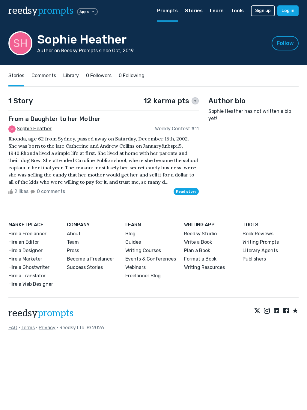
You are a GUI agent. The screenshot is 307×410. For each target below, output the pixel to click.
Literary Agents (260, 250)
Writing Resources (204, 267)
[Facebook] (286, 311)
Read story (186, 191)
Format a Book (200, 259)
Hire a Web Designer (30, 284)
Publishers (254, 259)
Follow (285, 43)
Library (71, 75)
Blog (130, 234)
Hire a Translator (27, 276)
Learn (217, 11)
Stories (194, 11)
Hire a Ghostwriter (28, 267)
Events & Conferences (150, 259)
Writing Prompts (261, 242)
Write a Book (198, 242)
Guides (133, 242)
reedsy (40, 11)
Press (73, 250)
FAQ (12, 327)
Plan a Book (197, 250)
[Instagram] (266, 311)
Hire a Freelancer (27, 234)
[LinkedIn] (276, 311)
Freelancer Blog (143, 276)
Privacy (47, 327)
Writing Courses (143, 250)
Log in (288, 10)
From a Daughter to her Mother (54, 118)
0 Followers (99, 75)
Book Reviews (258, 234)
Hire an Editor (23, 242)
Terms (28, 327)
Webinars (135, 267)
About (74, 234)
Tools (237, 11)
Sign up (263, 10)
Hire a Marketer (25, 259)
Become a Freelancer (90, 259)
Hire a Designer (25, 250)
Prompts (167, 11)
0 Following (132, 75)
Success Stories (85, 267)
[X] (257, 311)
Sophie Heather (34, 128)
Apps (84, 12)
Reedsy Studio (200, 234)
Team (73, 242)
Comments (43, 75)
